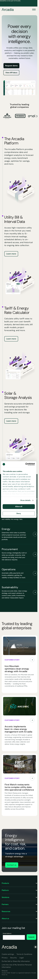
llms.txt (4, 971)
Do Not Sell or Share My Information (16, 961)
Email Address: (7, 933)
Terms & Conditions (24, 954)
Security (13, 958)
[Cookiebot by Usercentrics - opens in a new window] (26, 464)
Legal (21, 958)
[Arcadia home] (9, 947)
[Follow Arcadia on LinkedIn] (35, 947)
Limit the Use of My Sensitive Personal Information (17, 966)
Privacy (5, 958)
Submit (31, 937)
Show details (25, 500)
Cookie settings (8, 954)
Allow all (18, 506)
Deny (18, 513)
